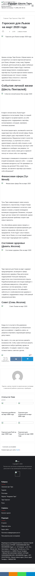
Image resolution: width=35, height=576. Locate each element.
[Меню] (33, 6)
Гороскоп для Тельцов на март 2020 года (25, 434)
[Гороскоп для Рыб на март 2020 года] (9, 426)
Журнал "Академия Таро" (8, 496)
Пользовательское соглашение (10, 536)
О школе (4, 523)
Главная (5, 18)
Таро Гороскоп (13, 18)
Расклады (4, 493)
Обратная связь (6, 526)
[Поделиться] (16, 359)
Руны (3, 503)
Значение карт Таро (7, 487)
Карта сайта (5, 529)
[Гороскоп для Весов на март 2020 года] (9, 406)
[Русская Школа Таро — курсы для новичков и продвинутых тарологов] (9, 3)
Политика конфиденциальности (10, 532)
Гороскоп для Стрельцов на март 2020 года (25, 414)
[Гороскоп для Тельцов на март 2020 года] (25, 426)
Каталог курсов (5, 513)
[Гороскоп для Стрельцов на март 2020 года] (25, 406)
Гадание (3, 490)
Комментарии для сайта (11, 450)
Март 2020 (21, 18)
